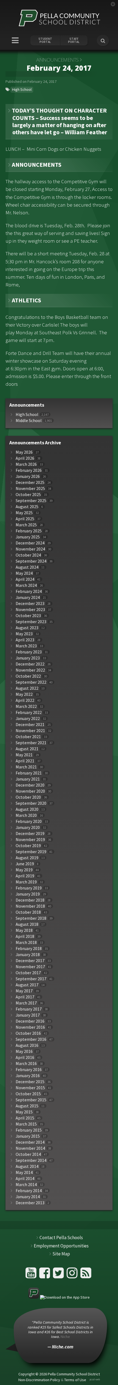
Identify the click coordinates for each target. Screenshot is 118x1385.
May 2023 (24, 633)
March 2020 (26, 815)
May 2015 (24, 1112)
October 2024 (28, 555)
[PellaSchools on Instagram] (73, 1275)
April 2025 (25, 518)
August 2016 (27, 1045)
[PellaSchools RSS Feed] (85, 1275)
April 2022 (25, 700)
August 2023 (27, 627)
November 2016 (30, 1027)
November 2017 (30, 966)
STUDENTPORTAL (45, 40)
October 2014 (28, 1154)
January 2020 (28, 827)
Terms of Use (75, 1379)
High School (22, 89)
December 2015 (30, 1081)
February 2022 (29, 712)
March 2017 (26, 1003)
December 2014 (30, 1142)
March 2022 (26, 706)
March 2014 (26, 1184)
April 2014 (25, 1178)
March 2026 (26, 464)
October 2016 (28, 1033)
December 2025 (30, 482)
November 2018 (30, 906)
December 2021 (30, 724)
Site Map (61, 1254)
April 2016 (25, 1057)
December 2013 (30, 1202)
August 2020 (27, 809)
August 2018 (27, 924)
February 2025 (29, 530)
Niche (65, 1336)
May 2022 (24, 694)
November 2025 (30, 488)
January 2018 (28, 954)
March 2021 (26, 767)
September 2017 (31, 978)
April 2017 (25, 997)
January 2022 (28, 718)
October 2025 (28, 494)
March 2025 (26, 524)
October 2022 (28, 676)
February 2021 (29, 773)
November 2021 (30, 730)
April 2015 (25, 1118)
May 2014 (24, 1172)
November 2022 (30, 670)
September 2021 (31, 742)
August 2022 (27, 688)
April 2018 (25, 936)
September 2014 (31, 1160)
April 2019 (25, 875)
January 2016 (28, 1075)
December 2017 (30, 960)
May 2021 (24, 754)
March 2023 (26, 645)
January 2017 (28, 1015)
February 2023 (29, 652)
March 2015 (26, 1124)
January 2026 (28, 476)
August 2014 (27, 1166)
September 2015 (31, 1099)
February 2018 (29, 948)
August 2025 (27, 506)
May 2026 (24, 452)
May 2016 (24, 1051)
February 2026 (29, 470)
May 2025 (24, 512)
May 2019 (24, 869)
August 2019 (27, 857)
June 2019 (25, 863)
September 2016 (31, 1039)
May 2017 (24, 990)
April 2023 (25, 639)
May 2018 (24, 930)
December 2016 (30, 1021)
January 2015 (28, 1136)
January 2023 (28, 658)
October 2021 (28, 736)
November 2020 (30, 791)
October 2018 (28, 912)
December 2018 (30, 900)
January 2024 (28, 597)
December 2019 (30, 833)
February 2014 (29, 1190)
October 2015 (28, 1093)
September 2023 (31, 621)
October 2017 (28, 972)
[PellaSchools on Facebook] (45, 1275)
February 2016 (29, 1069)
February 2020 (29, 821)
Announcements (57, 60)
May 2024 (24, 573)
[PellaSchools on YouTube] (32, 1275)
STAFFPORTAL (74, 40)
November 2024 (30, 549)
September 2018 (31, 918)
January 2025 (28, 537)
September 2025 (31, 500)
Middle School (29, 420)
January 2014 (28, 1196)
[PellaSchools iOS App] (59, 1297)
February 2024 (29, 591)
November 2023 (30, 609)
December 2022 (30, 664)
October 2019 (28, 845)
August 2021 (27, 748)
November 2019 (30, 839)
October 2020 (28, 797)
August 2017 (27, 984)
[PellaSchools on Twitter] (59, 1275)
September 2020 (31, 803)
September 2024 (31, 561)
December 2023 (30, 603)
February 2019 (29, 888)
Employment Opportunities (61, 1246)
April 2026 (25, 458)
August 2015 (27, 1105)
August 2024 (27, 567)
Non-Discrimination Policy (39, 1379)
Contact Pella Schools (61, 1238)
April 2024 (25, 579)
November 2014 (30, 1148)
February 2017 (29, 1009)
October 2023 (28, 615)
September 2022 (31, 682)
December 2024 (30, 543)
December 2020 (30, 785)
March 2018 (26, 942)
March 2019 (26, 882)
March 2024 (26, 585)
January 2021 (28, 779)
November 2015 (30, 1087)
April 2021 (25, 760)
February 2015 (29, 1130)
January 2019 (28, 894)
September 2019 (31, 851)
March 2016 (26, 1063)
